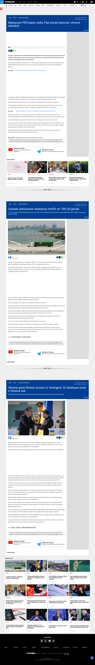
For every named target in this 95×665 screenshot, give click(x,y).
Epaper (19, 1)
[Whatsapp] (13, 51)
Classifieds (29, 1)
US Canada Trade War (26, 337)
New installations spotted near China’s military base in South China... (78, 578)
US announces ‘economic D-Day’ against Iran (58, 626)
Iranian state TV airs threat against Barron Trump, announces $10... (79, 602)
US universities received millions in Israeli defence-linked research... (58, 578)
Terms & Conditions (59, 653)
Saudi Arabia (51, 174)
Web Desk (15, 258)
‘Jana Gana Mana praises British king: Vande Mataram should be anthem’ (36, 179)
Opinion (25, 5)
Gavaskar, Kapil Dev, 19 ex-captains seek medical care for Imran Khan (36, 627)
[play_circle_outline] (17, 167)
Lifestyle (65, 5)
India (15, 5)
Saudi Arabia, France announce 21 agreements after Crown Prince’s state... (57, 179)
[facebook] (9, 51)
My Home (11, 5)
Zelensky (13, 527)
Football (71, 174)
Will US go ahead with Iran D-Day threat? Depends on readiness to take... (36, 602)
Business (38, 5)
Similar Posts (9, 558)
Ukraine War (18, 527)
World (19, 5)
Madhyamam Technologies (45, 659)
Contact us (44, 653)
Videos (9, 174)
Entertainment (50, 5)
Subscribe (35, 1)
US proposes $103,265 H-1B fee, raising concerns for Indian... (58, 602)
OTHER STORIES (10, 159)
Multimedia (71, 5)
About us (39, 653)
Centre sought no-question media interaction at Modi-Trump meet (79, 626)
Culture (75, 647)
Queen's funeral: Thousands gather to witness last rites (15, 178)
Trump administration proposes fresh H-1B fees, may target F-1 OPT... (15, 627)
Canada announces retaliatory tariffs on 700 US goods (30, 70)
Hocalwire (57, 659)
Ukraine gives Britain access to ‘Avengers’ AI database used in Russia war (36, 111)
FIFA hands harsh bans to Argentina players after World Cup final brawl (77, 179)
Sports (43, 5)
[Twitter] (11, 51)
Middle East (31, 5)
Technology (58, 5)
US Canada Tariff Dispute (16, 337)
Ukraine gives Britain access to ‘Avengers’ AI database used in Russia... (36, 578)
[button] (2, 2)
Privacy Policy (51, 653)
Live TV (24, 1)
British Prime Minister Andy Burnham (29, 527)
